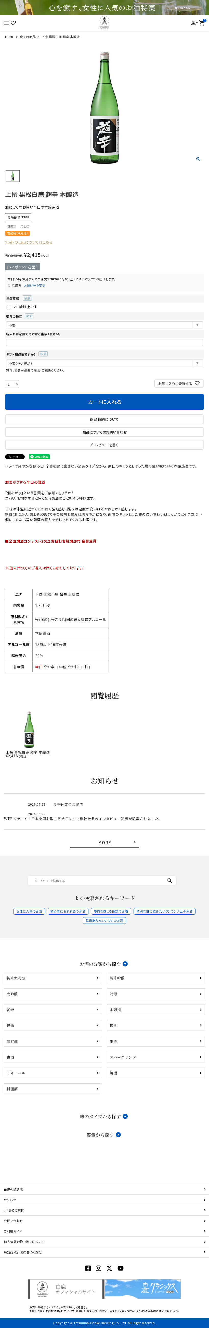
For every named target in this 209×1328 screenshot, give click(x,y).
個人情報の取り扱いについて (24, 1241)
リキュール (16, 1072)
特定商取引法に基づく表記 (23, 1252)
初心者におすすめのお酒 (68, 911)
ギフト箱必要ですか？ (24, 354)
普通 (10, 1025)
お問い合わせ (13, 1220)
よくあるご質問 (14, 1210)
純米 (10, 1009)
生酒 (113, 1041)
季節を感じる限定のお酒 (111, 911)
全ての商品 (28, 36)
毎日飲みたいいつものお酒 (104, 920)
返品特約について (104, 419)
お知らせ (10, 1200)
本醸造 (115, 1009)
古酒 (10, 1057)
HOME (9, 36)
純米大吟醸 (16, 977)
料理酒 (12, 1088)
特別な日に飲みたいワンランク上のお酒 (164, 911)
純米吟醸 (117, 977)
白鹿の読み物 (13, 1189)
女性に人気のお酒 (29, 911)
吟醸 (113, 993)
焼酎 (113, 1072)
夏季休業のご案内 (68, 804)
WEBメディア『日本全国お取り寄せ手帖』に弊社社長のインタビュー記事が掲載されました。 (83, 818)
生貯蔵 (12, 1041)
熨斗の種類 (18, 316)
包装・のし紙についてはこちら (29, 242)
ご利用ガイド (13, 1231)
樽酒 (113, 1025)
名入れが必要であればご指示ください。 (33, 334)
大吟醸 (12, 993)
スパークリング (123, 1057)
